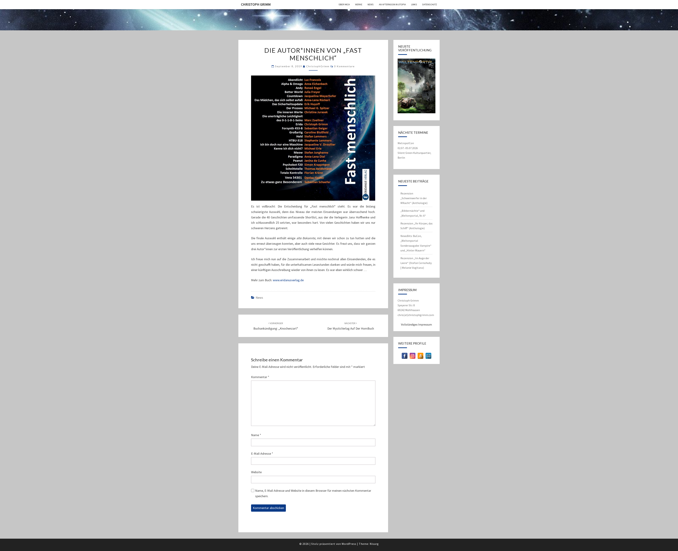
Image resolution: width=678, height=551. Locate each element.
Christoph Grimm (256, 4)
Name (256, 435)
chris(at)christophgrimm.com (416, 315)
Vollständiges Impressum (416, 324)
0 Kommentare (344, 66)
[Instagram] (412, 356)
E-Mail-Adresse (262, 453)
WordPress (349, 544)
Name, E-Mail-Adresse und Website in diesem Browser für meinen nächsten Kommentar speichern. (313, 493)
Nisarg (374, 544)
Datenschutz (429, 4)
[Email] (428, 356)
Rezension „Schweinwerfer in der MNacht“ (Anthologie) (413, 198)
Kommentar (260, 377)
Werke (358, 4)
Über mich (344, 4)
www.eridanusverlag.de (288, 280)
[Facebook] (405, 356)
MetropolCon (406, 143)
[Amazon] (420, 356)
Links (414, 4)
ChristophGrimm (317, 66)
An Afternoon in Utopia (392, 4)
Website (256, 472)
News (371, 4)
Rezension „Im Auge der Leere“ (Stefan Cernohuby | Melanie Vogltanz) (416, 262)
